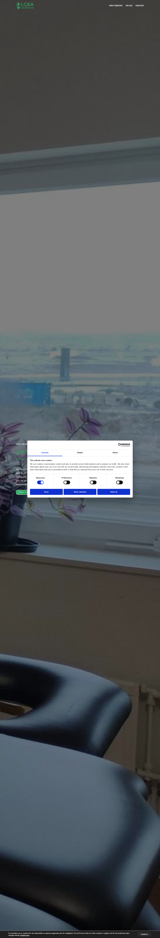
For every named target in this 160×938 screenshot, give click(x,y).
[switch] (66, 482)
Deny (46, 492)
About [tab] (115, 452)
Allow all (113, 492)
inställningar (24, 935)
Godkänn (144, 934)
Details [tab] (80, 452)
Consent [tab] (44, 452)
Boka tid (23, 492)
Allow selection (80, 492)
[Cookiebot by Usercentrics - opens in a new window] (120, 445)
